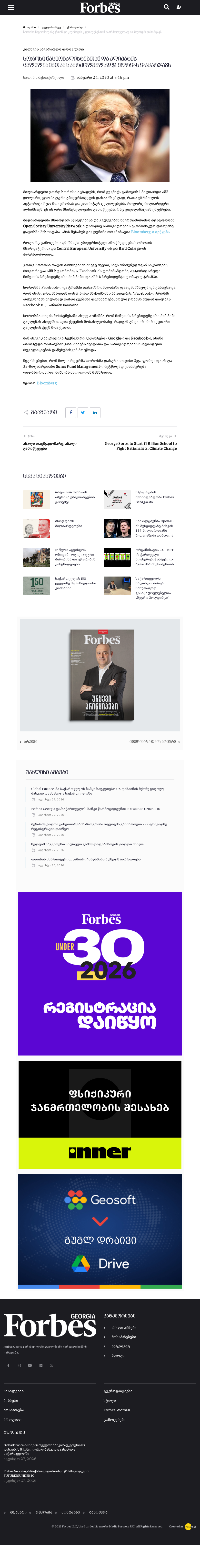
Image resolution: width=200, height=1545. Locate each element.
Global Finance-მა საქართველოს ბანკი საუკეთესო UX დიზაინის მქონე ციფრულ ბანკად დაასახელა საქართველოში (44, 1449)
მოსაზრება (14, 1410)
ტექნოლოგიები (118, 1391)
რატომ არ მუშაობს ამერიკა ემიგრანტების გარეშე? (75, 497)
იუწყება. (151, 232)
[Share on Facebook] (70, 412)
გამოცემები (115, 1420)
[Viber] (52, 1365)
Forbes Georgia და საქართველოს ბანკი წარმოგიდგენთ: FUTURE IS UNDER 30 (95, 809)
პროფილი (13, 1420)
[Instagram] (19, 1365)
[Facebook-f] (8, 1365)
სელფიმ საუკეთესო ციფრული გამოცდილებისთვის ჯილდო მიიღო (87, 844)
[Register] (180, 7)
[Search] (166, 7)
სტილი (110, 1401)
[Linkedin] (41, 1365)
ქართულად (74, 27)
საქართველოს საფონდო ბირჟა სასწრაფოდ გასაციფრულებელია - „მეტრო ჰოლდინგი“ (154, 588)
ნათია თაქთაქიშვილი (43, 78)
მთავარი (29, 27)
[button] (11, 7)
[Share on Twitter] (83, 412)
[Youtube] (30, 1365)
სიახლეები (14, 1391)
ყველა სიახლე (51, 27)
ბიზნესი (11, 1401)
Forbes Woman (117, 1410)
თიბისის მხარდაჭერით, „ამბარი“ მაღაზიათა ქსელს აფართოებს (86, 859)
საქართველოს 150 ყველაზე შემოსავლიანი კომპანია (75, 583)
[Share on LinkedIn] (95, 412)
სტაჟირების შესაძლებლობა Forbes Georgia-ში (155, 497)
